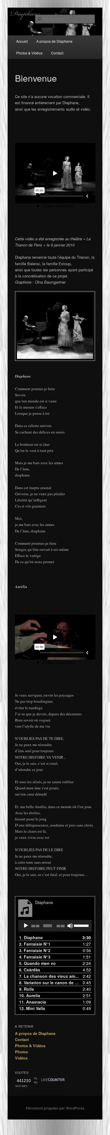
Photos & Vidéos (29, 52)
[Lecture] (26, 926)
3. (34, 950)
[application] (55, 926)
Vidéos (21, 1058)
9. (26, 989)
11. (32, 1002)
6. (29, 970)
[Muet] (70, 926)
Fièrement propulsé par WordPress (55, 1108)
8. (49, 982)
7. (49, 976)
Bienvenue (36, 78)
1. (31, 937)
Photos (21, 1052)
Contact (57, 52)
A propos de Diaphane (54, 41)
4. (34, 957)
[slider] (81, 925)
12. (32, 1008)
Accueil (22, 41)
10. (29, 995)
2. (34, 944)
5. (37, 963)
